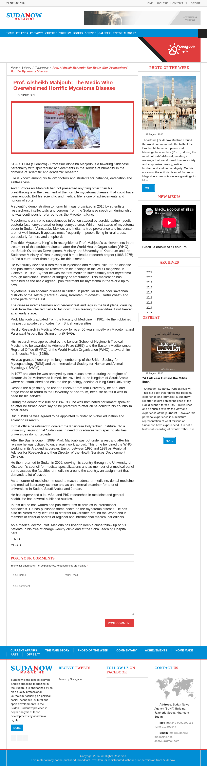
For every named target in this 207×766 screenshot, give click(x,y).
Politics (22, 33)
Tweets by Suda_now (70, 679)
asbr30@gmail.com (166, 740)
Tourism (65, 33)
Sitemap (196, 3)
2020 (149, 277)
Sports (78, 33)
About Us (162, 3)
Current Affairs (24, 650)
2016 (149, 297)
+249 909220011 (180, 722)
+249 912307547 (165, 726)
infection (74, 220)
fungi (59, 224)
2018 (149, 287)
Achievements (156, 650)
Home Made (184, 650)
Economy (36, 33)
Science (90, 33)
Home (149, 3)
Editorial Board (124, 33)
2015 (149, 302)
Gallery (104, 33)
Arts (14, 654)
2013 (149, 312)
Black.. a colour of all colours (164, 247)
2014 (149, 307)
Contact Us (179, 3)
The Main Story (57, 650)
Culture (51, 33)
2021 (149, 272)
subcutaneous (56, 220)
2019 (149, 282)
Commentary (126, 650)
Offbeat (151, 317)
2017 (149, 292)
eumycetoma (74, 224)
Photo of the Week (93, 650)
